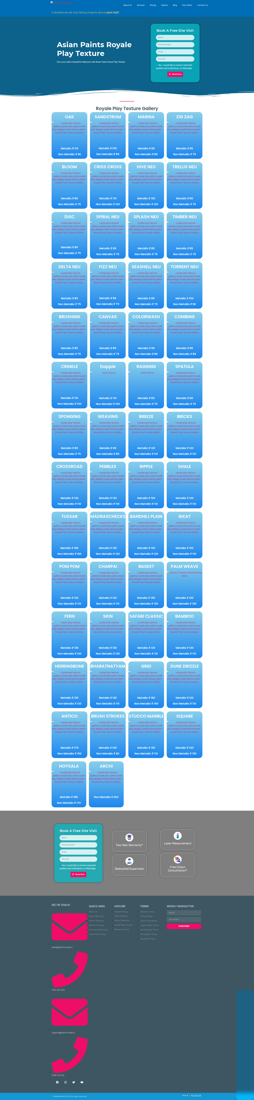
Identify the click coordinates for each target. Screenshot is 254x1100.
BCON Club (196, 1095)
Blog (175, 5)
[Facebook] (57, 1082)
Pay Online (187, 5)
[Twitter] (73, 1082)
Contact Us (202, 5)
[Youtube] (82, 1082)
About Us (127, 5)
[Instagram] (65, 1082)
